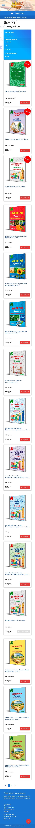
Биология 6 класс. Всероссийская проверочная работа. (16, 284)
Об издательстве (9, 814)
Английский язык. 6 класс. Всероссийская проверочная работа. (17, 526)
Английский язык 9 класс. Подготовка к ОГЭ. (13, 381)
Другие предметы (22, 17)
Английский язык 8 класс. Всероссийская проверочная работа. (17, 429)
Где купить (7, 818)
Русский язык (7, 804)
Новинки (6, 811)
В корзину (25, 102)
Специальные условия (10, 816)
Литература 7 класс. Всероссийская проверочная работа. (17, 718)
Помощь (6, 820)
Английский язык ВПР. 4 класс (15, 187)
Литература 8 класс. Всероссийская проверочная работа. (17, 670)
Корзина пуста (17, 13)
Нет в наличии (23, 632)
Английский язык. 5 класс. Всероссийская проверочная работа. (17, 573)
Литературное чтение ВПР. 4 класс (16, 139)
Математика (7, 806)
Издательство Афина (10, 17)
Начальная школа (9, 809)
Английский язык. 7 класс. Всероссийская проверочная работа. (17, 476)
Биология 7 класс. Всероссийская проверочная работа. (16, 237)
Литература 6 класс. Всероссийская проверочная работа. (17, 766)
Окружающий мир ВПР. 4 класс (15, 91)
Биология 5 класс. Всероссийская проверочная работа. (16, 332)
